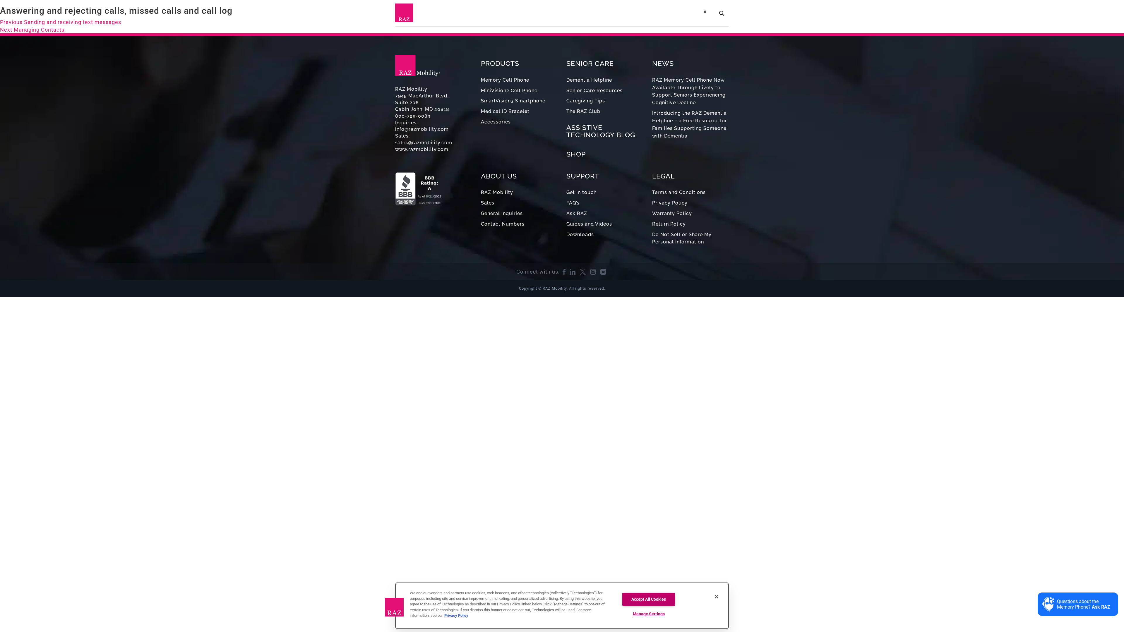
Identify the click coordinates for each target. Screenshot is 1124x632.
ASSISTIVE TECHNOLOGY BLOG (600, 131)
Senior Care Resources (594, 90)
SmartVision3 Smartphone (513, 101)
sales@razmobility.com (423, 142)
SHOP (576, 154)
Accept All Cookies (648, 599)
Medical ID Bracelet (505, 111)
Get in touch (581, 192)
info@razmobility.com (422, 129)
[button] (394, 607)
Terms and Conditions (679, 192)
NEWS (663, 63)
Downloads (580, 234)
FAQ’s (573, 203)
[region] (562, 605)
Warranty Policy (672, 213)
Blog (573, 14)
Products (505, 14)
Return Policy (669, 224)
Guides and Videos (589, 224)
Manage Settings (649, 614)
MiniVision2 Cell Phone (509, 90)
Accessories (496, 122)
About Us (625, 14)
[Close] (716, 596)
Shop (682, 14)
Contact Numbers (503, 224)
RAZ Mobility (497, 192)
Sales (487, 203)
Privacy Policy (670, 203)
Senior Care (542, 14)
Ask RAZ (576, 213)
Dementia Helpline (589, 80)
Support (596, 14)
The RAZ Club (583, 111)
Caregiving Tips (585, 101)
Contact (658, 14)
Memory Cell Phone (505, 80)
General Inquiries (502, 213)
